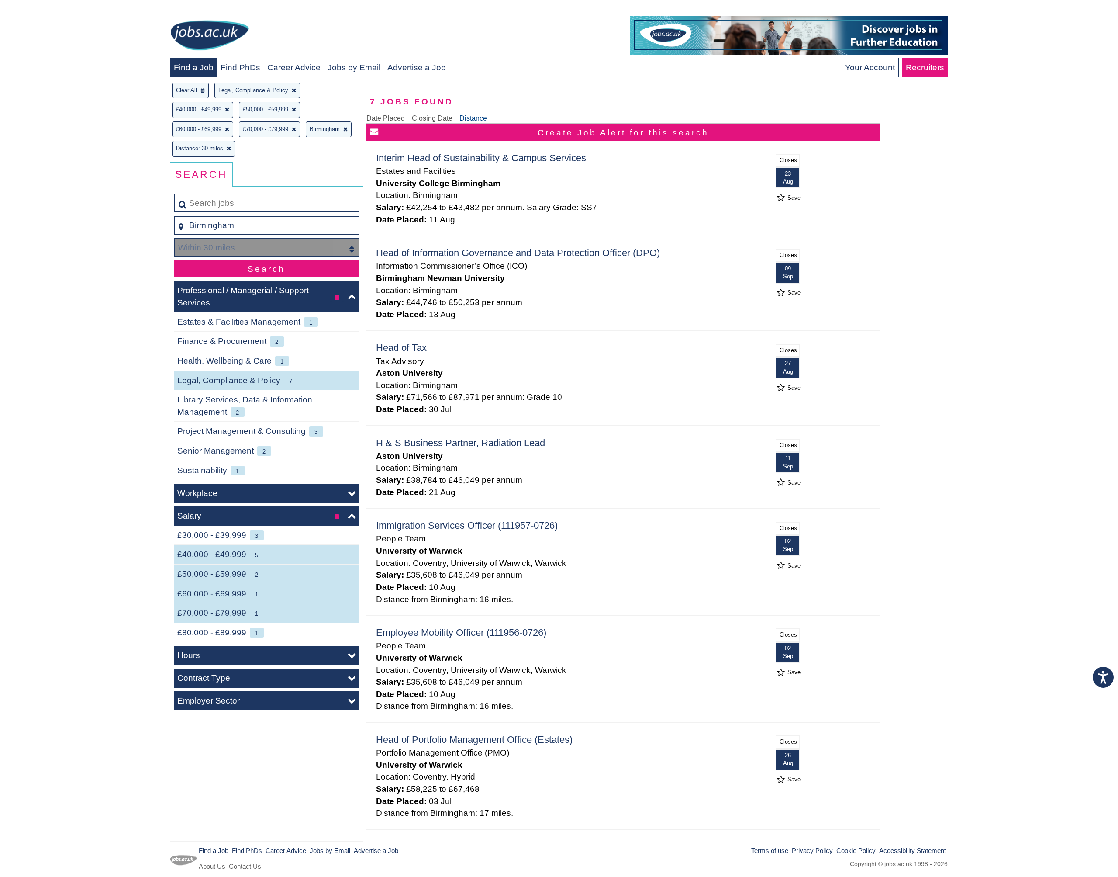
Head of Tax (401, 347)
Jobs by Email (354, 67)
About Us (212, 866)
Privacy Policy (812, 850)
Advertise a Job (416, 67)
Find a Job (194, 67)
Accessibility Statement (912, 850)
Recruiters (925, 67)
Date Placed (385, 118)
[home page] (209, 37)
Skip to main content (41, 9)
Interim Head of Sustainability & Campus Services (481, 158)
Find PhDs (240, 67)
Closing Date (432, 118)
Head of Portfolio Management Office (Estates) (474, 739)
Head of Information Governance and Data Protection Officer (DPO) (518, 252)
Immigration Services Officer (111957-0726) (467, 525)
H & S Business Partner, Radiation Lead (460, 442)
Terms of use (769, 850)
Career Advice (294, 67)
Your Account (870, 67)
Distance (473, 118)
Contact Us (245, 866)
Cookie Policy (856, 850)
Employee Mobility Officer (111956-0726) (461, 632)
